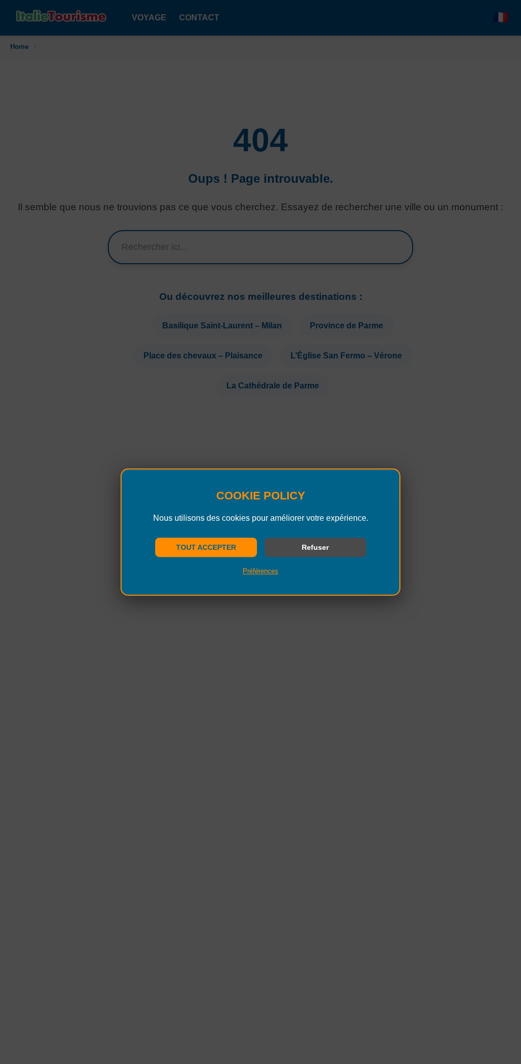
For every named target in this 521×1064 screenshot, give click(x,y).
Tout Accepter (206, 547)
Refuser (315, 547)
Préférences (260, 571)
